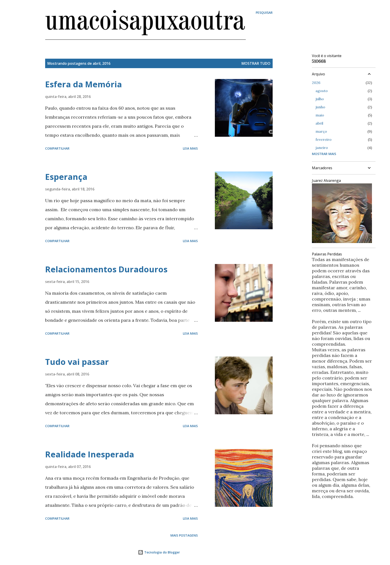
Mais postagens (184, 535)
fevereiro (324, 139)
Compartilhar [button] (57, 148)
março (321, 131)
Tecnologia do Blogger (161, 552)
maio (320, 115)
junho (320, 107)
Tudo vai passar (77, 361)
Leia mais (190, 148)
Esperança (66, 176)
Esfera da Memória (83, 84)
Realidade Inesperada (89, 454)
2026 (316, 82)
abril (319, 123)
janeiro (322, 147)
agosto (322, 90)
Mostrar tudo (255, 63)
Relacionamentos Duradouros (106, 269)
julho (320, 99)
